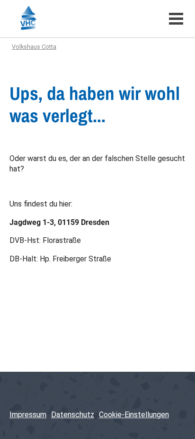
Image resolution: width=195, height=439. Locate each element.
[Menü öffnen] (176, 18)
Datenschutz (72, 414)
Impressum (27, 414)
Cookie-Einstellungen (134, 414)
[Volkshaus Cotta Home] (81, 18)
